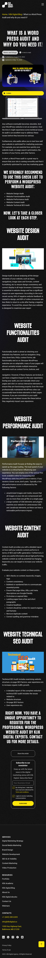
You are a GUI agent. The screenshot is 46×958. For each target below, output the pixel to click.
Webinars (6, 906)
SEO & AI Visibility (9, 859)
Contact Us (6, 901)
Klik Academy (7, 883)
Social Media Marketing (11, 845)
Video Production (9, 868)
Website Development (11, 854)
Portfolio (5, 879)
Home (4, 14)
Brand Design (7, 850)
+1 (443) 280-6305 (10, 917)
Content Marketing (9, 863)
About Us (6, 892)
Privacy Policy (6, 945)
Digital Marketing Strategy (12, 841)
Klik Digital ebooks (9, 897)
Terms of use (6, 950)
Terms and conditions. (22, 792)
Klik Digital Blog (15, 14)
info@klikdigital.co (9, 922)
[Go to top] (41, 944)
